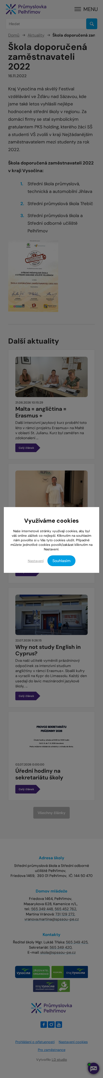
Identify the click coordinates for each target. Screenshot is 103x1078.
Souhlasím (61, 560)
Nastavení (36, 561)
